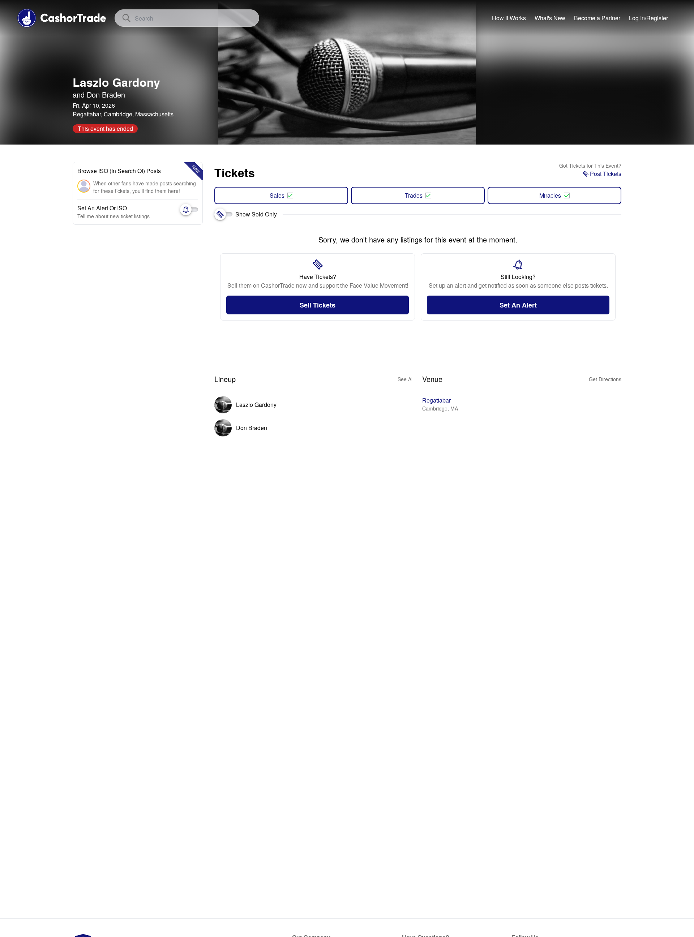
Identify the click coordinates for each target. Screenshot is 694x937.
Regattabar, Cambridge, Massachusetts (123, 114)
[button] (648, 18)
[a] (597, 18)
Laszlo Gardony (116, 82)
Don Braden (106, 94)
